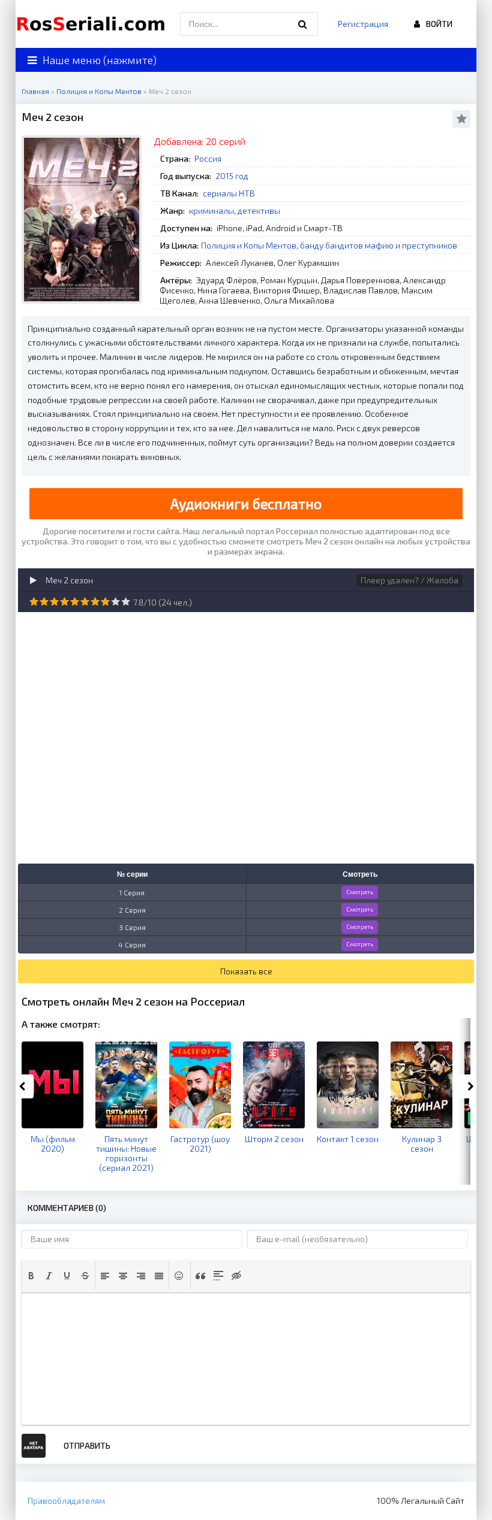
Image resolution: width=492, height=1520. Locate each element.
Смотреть (359, 891)
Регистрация (363, 24)
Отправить (87, 1445)
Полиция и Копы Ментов (248, 245)
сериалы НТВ (229, 193)
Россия (207, 158)
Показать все (246, 971)
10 (126, 602)
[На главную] (94, 24)
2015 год (231, 176)
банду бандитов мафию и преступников (378, 245)
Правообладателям (66, 1500)
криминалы (211, 210)
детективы (259, 210)
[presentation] (31, 1276)
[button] (31, 1275)
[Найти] (303, 24)
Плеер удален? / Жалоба (409, 580)
